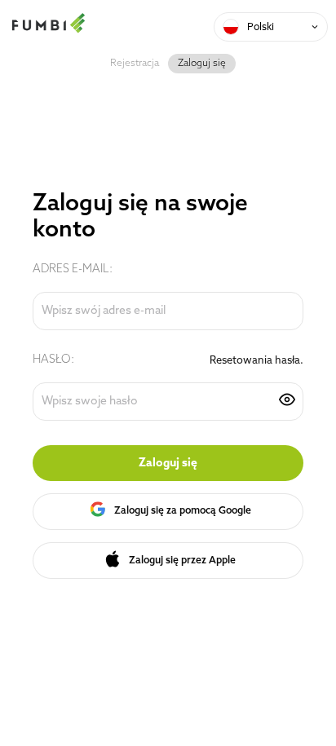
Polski (260, 28)
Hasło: (168, 360)
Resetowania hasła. (256, 360)
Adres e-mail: (73, 270)
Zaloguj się (168, 463)
